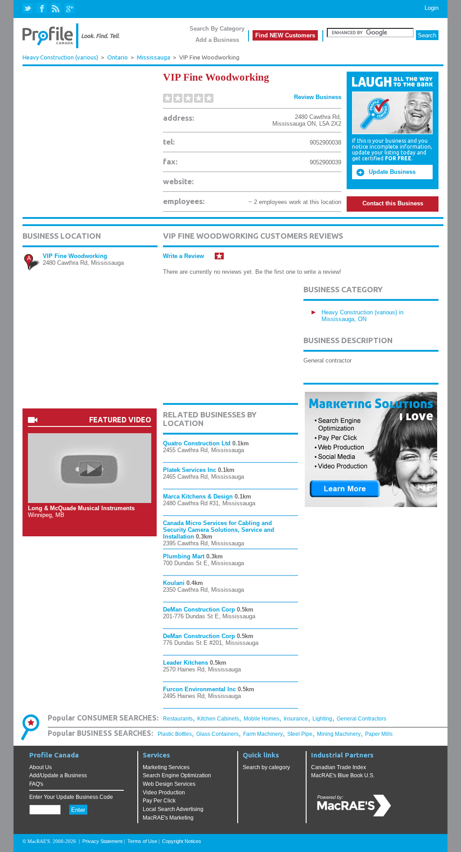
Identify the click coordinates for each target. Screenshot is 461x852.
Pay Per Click (159, 801)
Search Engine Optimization (177, 775)
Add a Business (217, 39)
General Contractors (361, 719)
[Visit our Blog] (56, 9)
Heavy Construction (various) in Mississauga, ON (362, 315)
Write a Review (183, 256)
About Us (40, 767)
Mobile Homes (261, 719)
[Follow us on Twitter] (29, 9)
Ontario (117, 57)
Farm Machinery (263, 734)
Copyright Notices (181, 841)
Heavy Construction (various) (60, 57)
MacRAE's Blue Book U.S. (343, 775)
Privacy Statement (102, 841)
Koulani (174, 583)
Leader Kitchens (185, 662)
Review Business (317, 97)
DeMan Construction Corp (199, 609)
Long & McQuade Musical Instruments (81, 508)
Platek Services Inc (189, 470)
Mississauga (153, 57)
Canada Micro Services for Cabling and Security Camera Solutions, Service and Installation (218, 530)
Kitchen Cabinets (218, 719)
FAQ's (36, 784)
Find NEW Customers (285, 35)
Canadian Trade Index (338, 767)
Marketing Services (166, 767)
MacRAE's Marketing (168, 818)
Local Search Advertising (173, 809)
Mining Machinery (339, 734)
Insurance (296, 719)
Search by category (266, 767)
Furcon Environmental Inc (199, 689)
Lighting (322, 719)
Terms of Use (142, 841)
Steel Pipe (299, 734)
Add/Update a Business (58, 775)
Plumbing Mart (183, 556)
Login (431, 8)
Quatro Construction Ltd (196, 443)
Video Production (164, 792)
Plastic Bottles (175, 734)
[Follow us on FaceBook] (42, 9)
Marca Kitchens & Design (198, 496)
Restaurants (178, 719)
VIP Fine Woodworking (75, 256)
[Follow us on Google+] (69, 9)
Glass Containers (217, 734)
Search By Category (217, 28)
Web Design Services (169, 784)
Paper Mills (379, 734)
